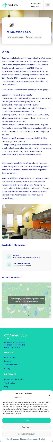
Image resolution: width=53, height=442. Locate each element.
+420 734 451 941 (35, 37)
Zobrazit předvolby (26, 434)
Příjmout (26, 420)
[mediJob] (10, 4)
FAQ (6, 386)
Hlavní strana (10, 357)
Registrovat (37, 6)
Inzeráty (7, 361)
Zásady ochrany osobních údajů (32, 439)
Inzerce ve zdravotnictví (14, 379)
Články (7, 368)
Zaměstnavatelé (11, 365)
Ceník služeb (9, 383)
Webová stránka (16, 37)
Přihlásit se (37, 4)
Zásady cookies (13, 439)
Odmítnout (26, 427)
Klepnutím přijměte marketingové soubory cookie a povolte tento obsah (26, 300)
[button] (49, 395)
